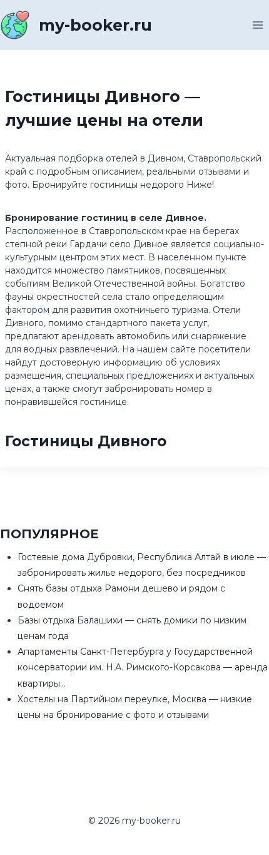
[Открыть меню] (257, 24)
